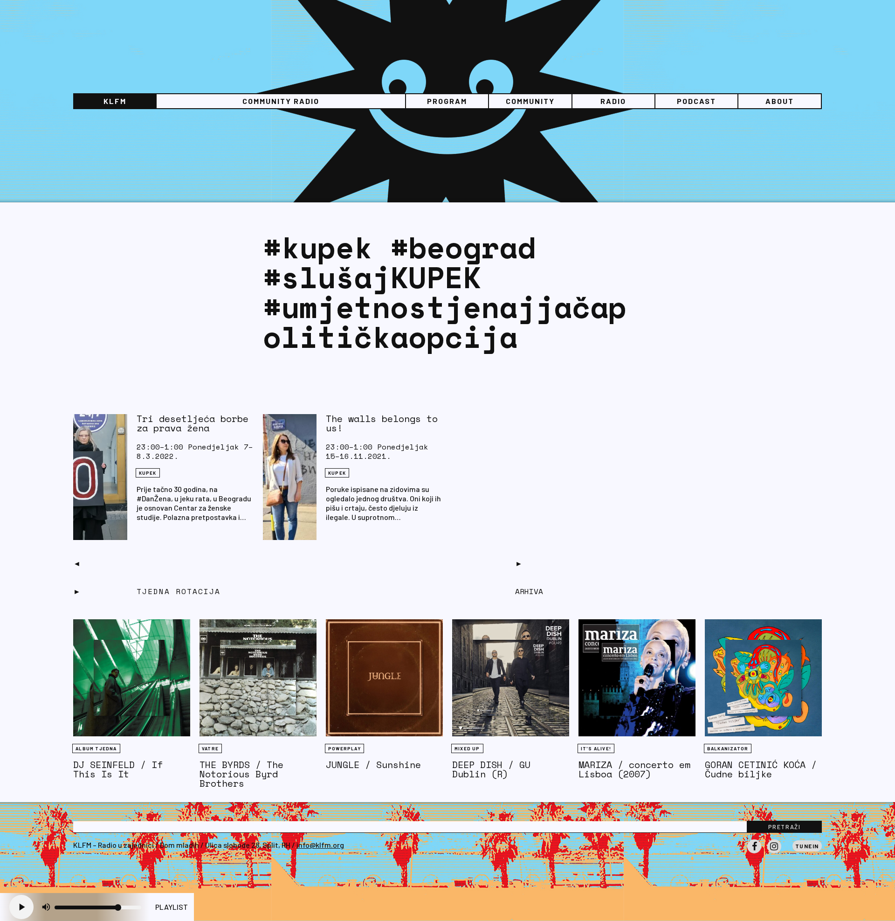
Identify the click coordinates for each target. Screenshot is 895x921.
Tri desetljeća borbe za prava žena (192, 423)
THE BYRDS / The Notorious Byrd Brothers (241, 774)
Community (530, 101)
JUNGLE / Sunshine (373, 764)
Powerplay (344, 748)
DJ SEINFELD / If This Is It (118, 769)
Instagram (774, 852)
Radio (613, 101)
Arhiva (529, 591)
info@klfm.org (320, 844)
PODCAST (696, 101)
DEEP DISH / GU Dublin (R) (491, 769)
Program (447, 101)
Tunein (807, 846)
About (779, 101)
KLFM (114, 101)
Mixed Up (467, 748)
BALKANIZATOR (727, 748)
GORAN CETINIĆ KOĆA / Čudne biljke (761, 769)
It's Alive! (596, 748)
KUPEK (148, 473)
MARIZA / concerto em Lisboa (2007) (634, 769)
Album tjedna (96, 748)
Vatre (210, 748)
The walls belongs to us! (382, 423)
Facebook (754, 852)
